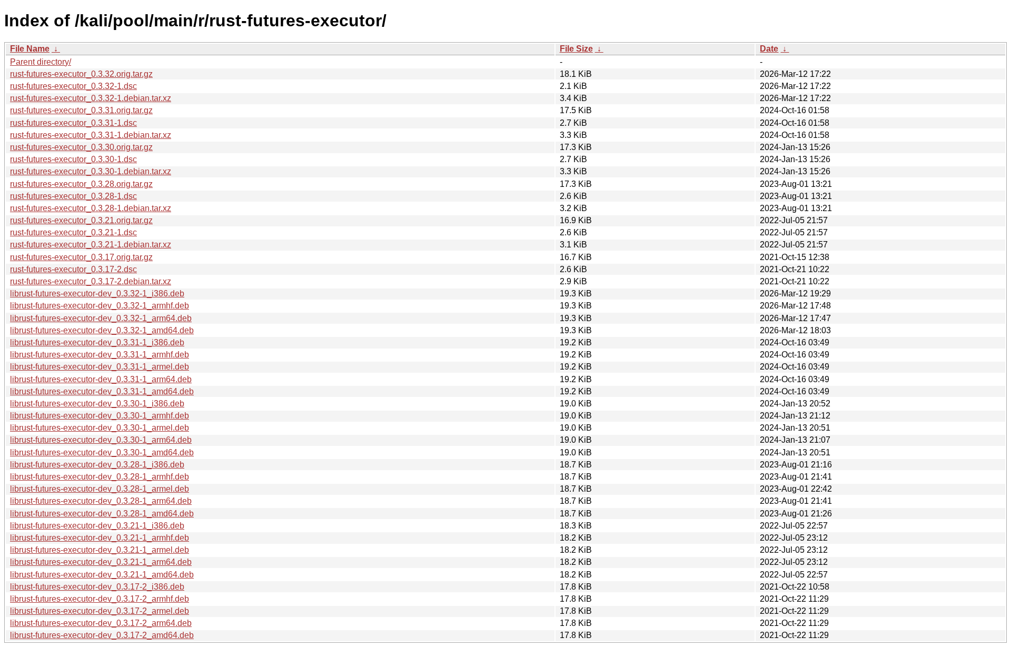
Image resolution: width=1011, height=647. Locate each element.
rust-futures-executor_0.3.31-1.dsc (73, 122)
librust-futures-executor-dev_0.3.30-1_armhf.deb (99, 415)
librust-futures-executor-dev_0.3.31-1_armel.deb (99, 366)
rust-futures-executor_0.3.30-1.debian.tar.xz (90, 171)
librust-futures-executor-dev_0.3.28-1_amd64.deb (102, 513)
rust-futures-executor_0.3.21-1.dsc (73, 232)
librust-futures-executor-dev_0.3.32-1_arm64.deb (101, 318)
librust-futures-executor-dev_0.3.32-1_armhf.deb (99, 305)
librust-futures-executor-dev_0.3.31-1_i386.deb (97, 342)
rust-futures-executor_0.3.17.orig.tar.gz (81, 257)
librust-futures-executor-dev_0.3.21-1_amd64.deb (102, 574)
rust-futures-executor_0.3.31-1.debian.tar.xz (90, 135)
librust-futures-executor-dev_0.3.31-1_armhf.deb (99, 354)
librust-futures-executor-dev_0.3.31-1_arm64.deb (101, 379)
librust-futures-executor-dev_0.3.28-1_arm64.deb (101, 500)
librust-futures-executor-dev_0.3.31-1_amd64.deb (102, 391)
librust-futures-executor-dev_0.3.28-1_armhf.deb (99, 476)
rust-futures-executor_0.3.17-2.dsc (73, 269)
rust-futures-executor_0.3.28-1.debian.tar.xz (90, 208)
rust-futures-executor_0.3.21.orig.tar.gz (81, 220)
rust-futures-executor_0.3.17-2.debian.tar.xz (90, 281)
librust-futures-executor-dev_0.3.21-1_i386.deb (97, 525)
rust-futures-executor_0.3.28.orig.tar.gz (81, 184)
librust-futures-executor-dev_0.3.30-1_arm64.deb (101, 439)
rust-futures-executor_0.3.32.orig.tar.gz (81, 73)
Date (769, 48)
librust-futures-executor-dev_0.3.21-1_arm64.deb (101, 562)
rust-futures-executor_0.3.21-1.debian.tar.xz (90, 244)
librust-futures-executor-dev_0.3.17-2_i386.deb (97, 586)
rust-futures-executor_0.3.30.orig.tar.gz (81, 147)
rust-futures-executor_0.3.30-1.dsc (73, 159)
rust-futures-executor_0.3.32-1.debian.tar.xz (90, 98)
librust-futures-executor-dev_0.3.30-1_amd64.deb (102, 452)
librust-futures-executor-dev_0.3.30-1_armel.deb (99, 427)
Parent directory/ (40, 61)
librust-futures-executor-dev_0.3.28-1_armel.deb (99, 488)
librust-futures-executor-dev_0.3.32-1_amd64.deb (102, 330)
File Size (576, 48)
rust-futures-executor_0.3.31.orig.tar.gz (81, 110)
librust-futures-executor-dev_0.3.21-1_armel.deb (99, 549)
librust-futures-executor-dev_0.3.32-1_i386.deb (97, 293)
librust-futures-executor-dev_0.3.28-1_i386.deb (97, 464)
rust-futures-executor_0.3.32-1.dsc (73, 86)
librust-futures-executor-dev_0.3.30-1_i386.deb (97, 403)
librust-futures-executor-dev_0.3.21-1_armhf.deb (99, 537)
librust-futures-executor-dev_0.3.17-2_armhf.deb (99, 598)
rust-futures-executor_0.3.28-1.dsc (73, 196)
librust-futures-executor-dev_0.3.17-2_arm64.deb (101, 623)
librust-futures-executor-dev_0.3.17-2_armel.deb (99, 610)
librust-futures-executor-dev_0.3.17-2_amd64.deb (102, 635)
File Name (29, 48)
